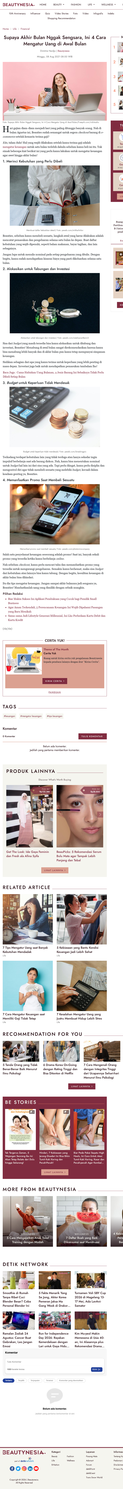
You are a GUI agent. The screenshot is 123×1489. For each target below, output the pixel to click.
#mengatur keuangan (31, 716)
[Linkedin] (30, 1468)
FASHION (76, 4)
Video (85, 13)
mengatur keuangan (15, 146)
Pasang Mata (91, 1456)
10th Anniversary (17, 13)
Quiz (47, 13)
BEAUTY (57, 4)
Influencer (35, 13)
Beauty (54, 1456)
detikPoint (90, 1468)
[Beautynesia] (19, 4)
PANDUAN (55, 692)
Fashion (70, 1456)
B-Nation (55, 1464)
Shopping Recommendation (61, 18)
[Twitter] (18, 1468)
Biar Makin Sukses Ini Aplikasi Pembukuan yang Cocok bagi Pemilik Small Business (52, 601)
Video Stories (61, 13)
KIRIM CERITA (53, 681)
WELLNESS (107, 4)
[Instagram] (24, 1468)
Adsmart (89, 1460)
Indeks (111, 13)
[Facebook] (12, 1468)
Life (14, 29)
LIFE (90, 4)
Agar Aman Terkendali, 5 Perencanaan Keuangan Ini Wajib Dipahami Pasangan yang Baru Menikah (55, 609)
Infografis (98, 13)
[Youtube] (36, 1468)
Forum (89, 1464)
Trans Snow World (94, 1477)
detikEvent (90, 1473)
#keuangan (9, 716)
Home (6, 29)
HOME (43, 4)
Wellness (71, 1460)
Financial (25, 29)
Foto (75, 13)
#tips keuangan (54, 716)
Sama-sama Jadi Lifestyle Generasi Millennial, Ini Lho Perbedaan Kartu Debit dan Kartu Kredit (56, 618)
